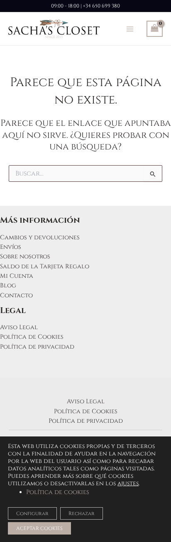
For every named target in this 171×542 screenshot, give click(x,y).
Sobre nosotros (25, 256)
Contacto (16, 295)
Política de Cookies (32, 337)
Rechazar (81, 513)
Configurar (32, 513)
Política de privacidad (37, 347)
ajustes (128, 483)
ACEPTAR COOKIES (39, 528)
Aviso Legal (19, 327)
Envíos (10, 247)
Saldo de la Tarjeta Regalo (44, 266)
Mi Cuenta (16, 276)
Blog (8, 285)
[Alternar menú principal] (130, 28)
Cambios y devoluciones (40, 237)
